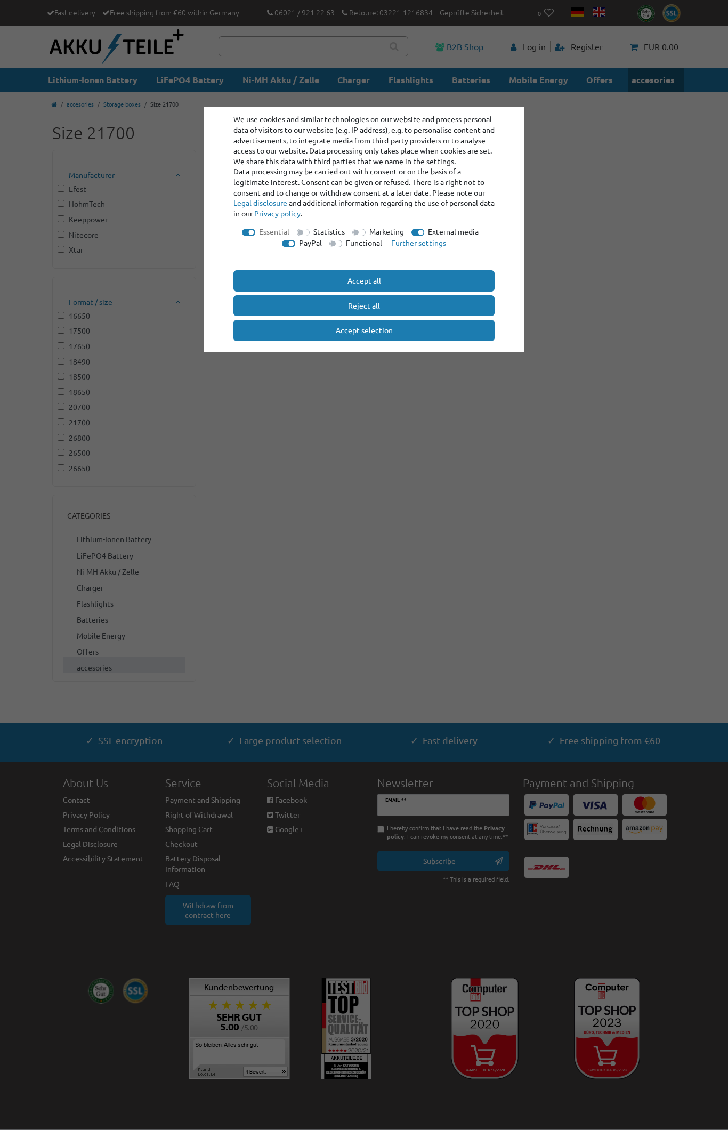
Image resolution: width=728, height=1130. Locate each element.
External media (453, 231)
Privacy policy (277, 213)
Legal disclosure (260, 202)
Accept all (364, 280)
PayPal (310, 242)
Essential (274, 231)
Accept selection (364, 330)
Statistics (329, 231)
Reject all (364, 305)
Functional (364, 242)
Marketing (386, 231)
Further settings (418, 242)
